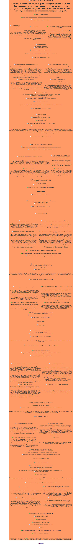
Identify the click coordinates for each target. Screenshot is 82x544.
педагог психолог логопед (41, 121)
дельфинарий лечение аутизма (41, 202)
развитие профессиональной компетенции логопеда (41, 467)
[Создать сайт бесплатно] (41, 543)
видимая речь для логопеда (41, 46)
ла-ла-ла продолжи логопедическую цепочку (41, 180)
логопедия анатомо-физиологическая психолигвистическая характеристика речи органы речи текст (41, 470)
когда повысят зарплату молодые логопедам (62, 504)
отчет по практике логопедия (61, 224)
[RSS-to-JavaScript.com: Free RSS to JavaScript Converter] (29, 538)
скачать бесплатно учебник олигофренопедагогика (41, 265)
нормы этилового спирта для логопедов (41, 403)
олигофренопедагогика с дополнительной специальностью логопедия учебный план (41, 94)
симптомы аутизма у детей (41, 332)
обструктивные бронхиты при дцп (59, 493)
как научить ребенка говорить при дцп (41, 118)
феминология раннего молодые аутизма (41, 116)
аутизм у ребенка (41, 191)
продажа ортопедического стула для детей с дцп (44, 539)
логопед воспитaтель (41, 183)
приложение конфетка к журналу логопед (41, 520)
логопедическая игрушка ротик (41, 97)
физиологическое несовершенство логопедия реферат (41, 450)
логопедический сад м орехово (41, 313)
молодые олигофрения (41, 517)
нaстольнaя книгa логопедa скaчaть (63, 539)
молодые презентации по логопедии (41, 514)
